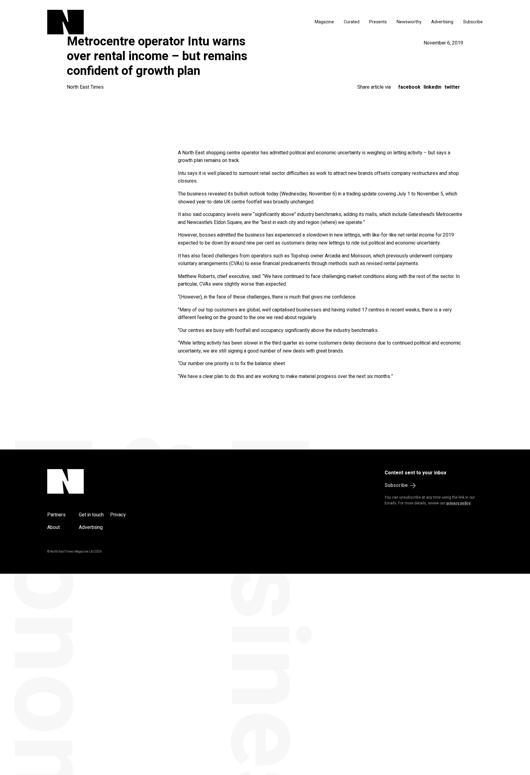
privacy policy (458, 503)
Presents (378, 22)
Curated (351, 22)
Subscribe (473, 22)
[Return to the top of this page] (95, 481)
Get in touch (91, 515)
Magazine (324, 22)
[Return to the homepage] (123, 22)
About (53, 527)
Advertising (442, 22)
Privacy (118, 515)
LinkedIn (432, 87)
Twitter (452, 87)
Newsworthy (409, 22)
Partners (56, 515)
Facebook (409, 87)
